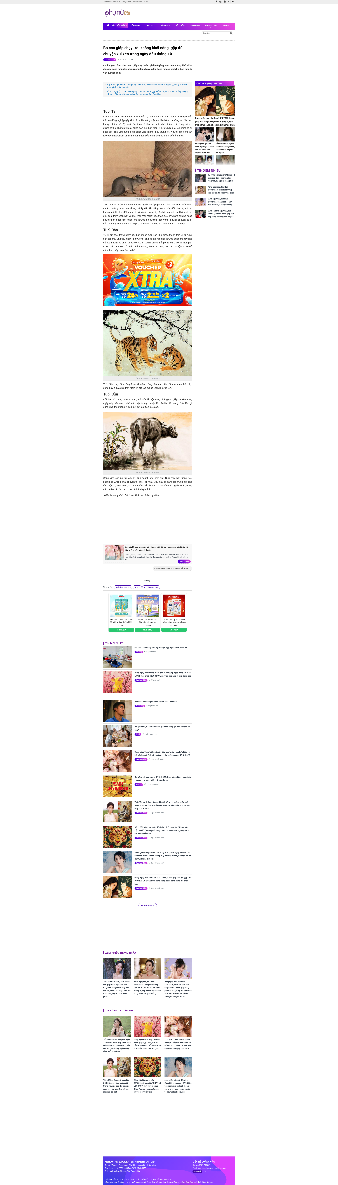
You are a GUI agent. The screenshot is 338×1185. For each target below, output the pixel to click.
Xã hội (138, 734)
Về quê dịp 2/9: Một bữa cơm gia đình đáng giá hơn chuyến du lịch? (162, 728)
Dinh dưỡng (195, 25)
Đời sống (135, 25)
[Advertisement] (182, 13)
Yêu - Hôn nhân (119, 25)
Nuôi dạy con (211, 25)
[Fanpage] (217, 1)
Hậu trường (140, 706)
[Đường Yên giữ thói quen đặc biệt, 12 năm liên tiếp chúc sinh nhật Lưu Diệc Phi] (204, 134)
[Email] (233, 1)
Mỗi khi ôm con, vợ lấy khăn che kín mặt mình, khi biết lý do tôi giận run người (225, 148)
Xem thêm (185, 561)
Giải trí (150, 25)
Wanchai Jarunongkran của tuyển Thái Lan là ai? (156, 701)
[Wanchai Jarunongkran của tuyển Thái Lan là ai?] (117, 711)
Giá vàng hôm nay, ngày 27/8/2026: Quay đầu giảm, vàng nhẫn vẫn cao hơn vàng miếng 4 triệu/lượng (163, 778)
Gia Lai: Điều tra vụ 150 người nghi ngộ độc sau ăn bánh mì (161, 647)
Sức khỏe (180, 25)
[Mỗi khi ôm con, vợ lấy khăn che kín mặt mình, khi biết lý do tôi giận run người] (225, 134)
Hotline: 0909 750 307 (141, 2)
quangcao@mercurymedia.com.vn (212, 1168)
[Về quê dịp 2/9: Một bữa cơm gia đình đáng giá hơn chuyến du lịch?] (117, 736)
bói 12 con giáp (152, 587)
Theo (171, 568)
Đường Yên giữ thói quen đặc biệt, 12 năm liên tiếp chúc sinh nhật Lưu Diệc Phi (204, 148)
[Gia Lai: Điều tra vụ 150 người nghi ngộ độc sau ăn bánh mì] (117, 657)
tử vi (138, 587)
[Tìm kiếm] (231, 33)
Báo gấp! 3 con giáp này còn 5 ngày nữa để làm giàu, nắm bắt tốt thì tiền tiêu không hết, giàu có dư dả (157, 548)
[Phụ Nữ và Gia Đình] (118, 13)
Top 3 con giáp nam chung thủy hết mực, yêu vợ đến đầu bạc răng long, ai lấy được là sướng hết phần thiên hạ (147, 86)
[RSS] (229, 1)
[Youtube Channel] (225, 1)
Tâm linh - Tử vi (109, 59)
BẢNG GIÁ (197, 1171)
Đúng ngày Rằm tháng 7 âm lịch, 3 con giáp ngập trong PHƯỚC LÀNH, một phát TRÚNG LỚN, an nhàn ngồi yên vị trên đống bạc (163, 674)
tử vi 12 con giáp (124, 587)
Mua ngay (121, 629)
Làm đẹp (165, 25)
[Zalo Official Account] (221, 1)
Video (225, 25)
